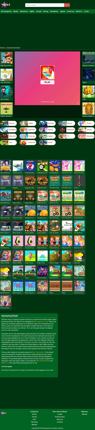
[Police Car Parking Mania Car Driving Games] (5, 216)
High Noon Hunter (6, 65)
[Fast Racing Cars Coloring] (55, 216)
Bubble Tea (5, 363)
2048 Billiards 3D (42, 173)
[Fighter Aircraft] (6, 114)
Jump (14, 278)
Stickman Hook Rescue (32, 173)
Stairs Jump (41, 263)
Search (66, 5)
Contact (60, 422)
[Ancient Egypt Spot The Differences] (88, 114)
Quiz (10, 142)
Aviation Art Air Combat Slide (21, 173)
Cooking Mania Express (56, 173)
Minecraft (12, 136)
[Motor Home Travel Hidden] (5, 231)
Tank (84, 99)
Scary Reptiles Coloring (81, 218)
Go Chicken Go (78, 233)
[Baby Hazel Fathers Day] (67, 246)
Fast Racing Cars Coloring (57, 218)
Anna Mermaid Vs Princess (45, 293)
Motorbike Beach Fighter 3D (8, 203)
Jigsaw (62, 11)
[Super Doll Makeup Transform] (5, 261)
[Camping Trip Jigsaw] (30, 216)
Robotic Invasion (88, 65)
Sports (69, 123)
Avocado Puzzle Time (19, 248)
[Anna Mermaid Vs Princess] (42, 291)
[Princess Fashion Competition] (42, 276)
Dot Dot (76, 188)
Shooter (12, 123)
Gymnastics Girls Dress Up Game (72, 173)
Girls (34, 419)
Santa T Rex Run (67, 233)
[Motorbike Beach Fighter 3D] (5, 201)
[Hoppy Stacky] (30, 261)
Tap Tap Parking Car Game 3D (58, 233)
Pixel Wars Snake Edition (57, 188)
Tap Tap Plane (5, 82)
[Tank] (88, 97)
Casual (38, 11)
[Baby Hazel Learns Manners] (42, 246)
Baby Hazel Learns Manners (45, 248)
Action (50, 142)
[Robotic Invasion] (88, 63)
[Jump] (18, 276)
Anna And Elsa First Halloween (9, 173)
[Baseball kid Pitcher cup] (55, 276)
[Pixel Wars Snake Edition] (55, 186)
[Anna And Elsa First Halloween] (5, 171)
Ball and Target (54, 263)
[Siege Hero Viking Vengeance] (30, 186)
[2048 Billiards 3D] (42, 171)
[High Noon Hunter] (6, 63)
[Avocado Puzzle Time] (18, 246)
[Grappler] (5, 186)
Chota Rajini (4, 99)
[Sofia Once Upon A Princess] (79, 291)
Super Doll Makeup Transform (9, 263)
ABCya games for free (41, 321)
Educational (91, 136)
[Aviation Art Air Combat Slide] (18, 171)
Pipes (51, 293)
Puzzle (89, 123)
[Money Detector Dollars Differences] (79, 276)
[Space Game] (18, 201)
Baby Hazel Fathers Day (69, 248)
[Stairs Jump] (42, 261)
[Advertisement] (47, 28)
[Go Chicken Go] (79, 231)
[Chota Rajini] (6, 97)
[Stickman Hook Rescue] (30, 171)
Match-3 (79, 11)
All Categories (6, 11)
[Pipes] (55, 291)
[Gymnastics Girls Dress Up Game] (67, 171)
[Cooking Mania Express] (55, 171)
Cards (86, 11)
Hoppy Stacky (29, 263)
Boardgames (13, 130)
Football (51, 123)
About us (60, 419)
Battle (15, 11)
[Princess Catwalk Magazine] (5, 306)
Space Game (16, 203)
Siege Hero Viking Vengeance (33, 188)
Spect (84, 82)
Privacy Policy (60, 417)
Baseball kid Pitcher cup (57, 278)
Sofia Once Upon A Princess (82, 293)
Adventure (24, 11)
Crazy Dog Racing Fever (32, 233)
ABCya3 (34, 424)
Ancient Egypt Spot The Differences (88, 116)
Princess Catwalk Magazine (8, 308)
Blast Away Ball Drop (43, 361)
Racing (50, 130)
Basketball (31, 142)
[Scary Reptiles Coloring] (79, 216)
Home (2, 48)
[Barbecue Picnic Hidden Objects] (42, 201)
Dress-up (70, 11)
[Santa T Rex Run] (67, 231)
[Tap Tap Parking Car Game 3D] (55, 231)
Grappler (2, 188)
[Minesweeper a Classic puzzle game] (18, 291)
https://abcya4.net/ (38, 352)
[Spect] (88, 80)
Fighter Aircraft (5, 116)
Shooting (34, 422)
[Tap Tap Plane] (6, 80)
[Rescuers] (79, 261)
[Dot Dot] (79, 186)
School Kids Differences (69, 203)
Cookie (59, 414)
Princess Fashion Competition (46, 278)
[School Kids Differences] (67, 201)
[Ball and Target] (55, 261)
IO (68, 136)
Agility (32, 11)
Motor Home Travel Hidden (8, 233)
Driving (45, 11)
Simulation (54, 11)
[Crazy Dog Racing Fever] (30, 231)
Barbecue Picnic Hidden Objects (46, 203)
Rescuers (77, 263)
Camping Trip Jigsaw (31, 218)
